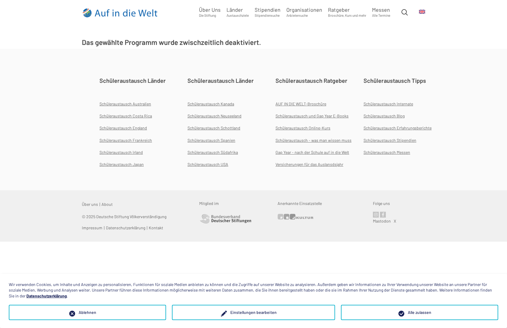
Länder (238, 11)
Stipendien (267, 11)
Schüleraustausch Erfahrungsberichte (398, 127)
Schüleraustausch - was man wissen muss (313, 140)
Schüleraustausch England (123, 127)
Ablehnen (87, 312)
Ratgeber (347, 11)
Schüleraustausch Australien (125, 103)
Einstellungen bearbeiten (253, 312)
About (107, 204)
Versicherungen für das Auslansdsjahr (309, 164)
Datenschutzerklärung (125, 227)
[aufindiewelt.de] (120, 12)
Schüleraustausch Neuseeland (214, 115)
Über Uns (210, 11)
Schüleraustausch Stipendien (390, 140)
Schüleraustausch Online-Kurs (303, 127)
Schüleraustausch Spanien (211, 140)
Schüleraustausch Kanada (210, 103)
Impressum (92, 227)
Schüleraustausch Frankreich (125, 140)
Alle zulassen (419, 312)
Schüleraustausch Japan (121, 164)
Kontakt (156, 227)
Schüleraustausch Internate (388, 103)
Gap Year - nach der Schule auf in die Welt (312, 152)
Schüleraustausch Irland (121, 152)
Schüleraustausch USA (207, 164)
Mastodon (382, 220)
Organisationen (304, 11)
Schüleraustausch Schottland (213, 127)
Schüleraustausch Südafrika (212, 152)
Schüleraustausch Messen (387, 152)
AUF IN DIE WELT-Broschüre (301, 103)
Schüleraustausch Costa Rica (125, 115)
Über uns (90, 204)
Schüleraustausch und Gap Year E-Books (312, 115)
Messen (381, 11)
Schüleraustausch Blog (384, 115)
